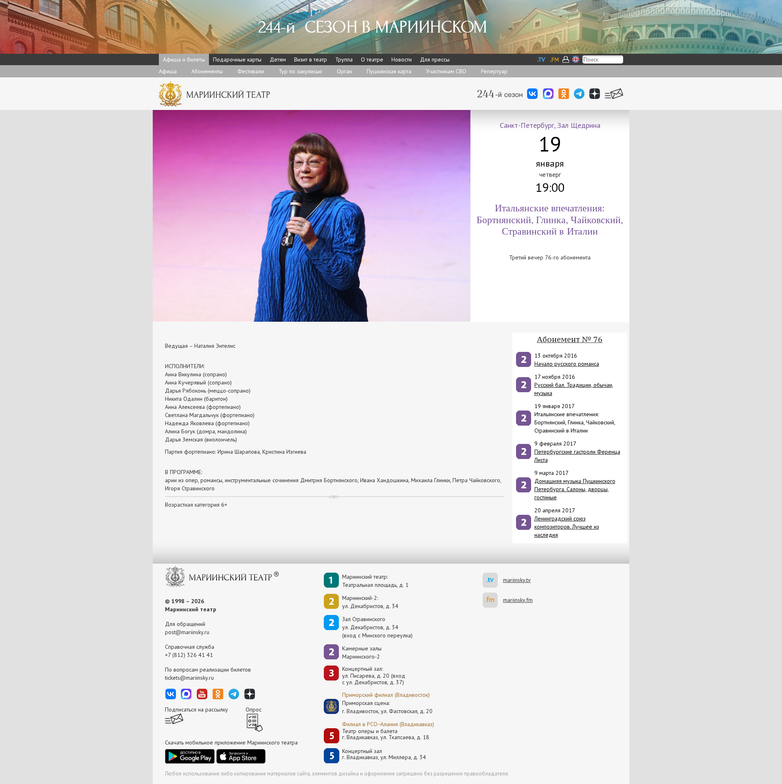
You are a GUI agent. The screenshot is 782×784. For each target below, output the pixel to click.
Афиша (168, 71)
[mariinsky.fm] (493, 600)
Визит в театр (310, 59)
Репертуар (494, 71)
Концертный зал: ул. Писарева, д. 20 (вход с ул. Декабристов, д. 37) (373, 675)
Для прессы (435, 59)
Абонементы (207, 71)
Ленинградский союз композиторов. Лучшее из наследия (566, 526)
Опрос (253, 709)
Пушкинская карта (389, 71)
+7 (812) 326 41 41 (189, 655)
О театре (372, 59)
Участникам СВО (446, 71)
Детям (278, 59)
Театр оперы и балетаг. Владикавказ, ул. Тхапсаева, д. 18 (385, 734)
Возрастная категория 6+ (196, 504)
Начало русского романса (566, 363)
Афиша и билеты (184, 59)
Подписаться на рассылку (196, 709)
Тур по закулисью (300, 71)
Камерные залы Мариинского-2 (362, 652)
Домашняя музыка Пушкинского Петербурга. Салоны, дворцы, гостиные (574, 489)
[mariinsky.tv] (493, 580)
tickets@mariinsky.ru (189, 677)
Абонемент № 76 (569, 339)
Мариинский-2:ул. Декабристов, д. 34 (370, 602)
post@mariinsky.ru (187, 632)
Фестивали (250, 71)
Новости (401, 59)
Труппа (344, 59)
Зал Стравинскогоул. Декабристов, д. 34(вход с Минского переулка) (377, 627)
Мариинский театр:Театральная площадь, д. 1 (375, 581)
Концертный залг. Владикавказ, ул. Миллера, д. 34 (384, 754)
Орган (344, 71)
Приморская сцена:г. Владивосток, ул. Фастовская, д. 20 (378, 707)
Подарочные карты (237, 59)
